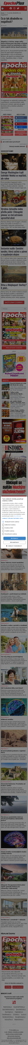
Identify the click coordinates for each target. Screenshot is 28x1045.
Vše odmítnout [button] (14, 542)
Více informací (17, 516)
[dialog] (14, 522)
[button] (14, 518)
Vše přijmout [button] (14, 538)
